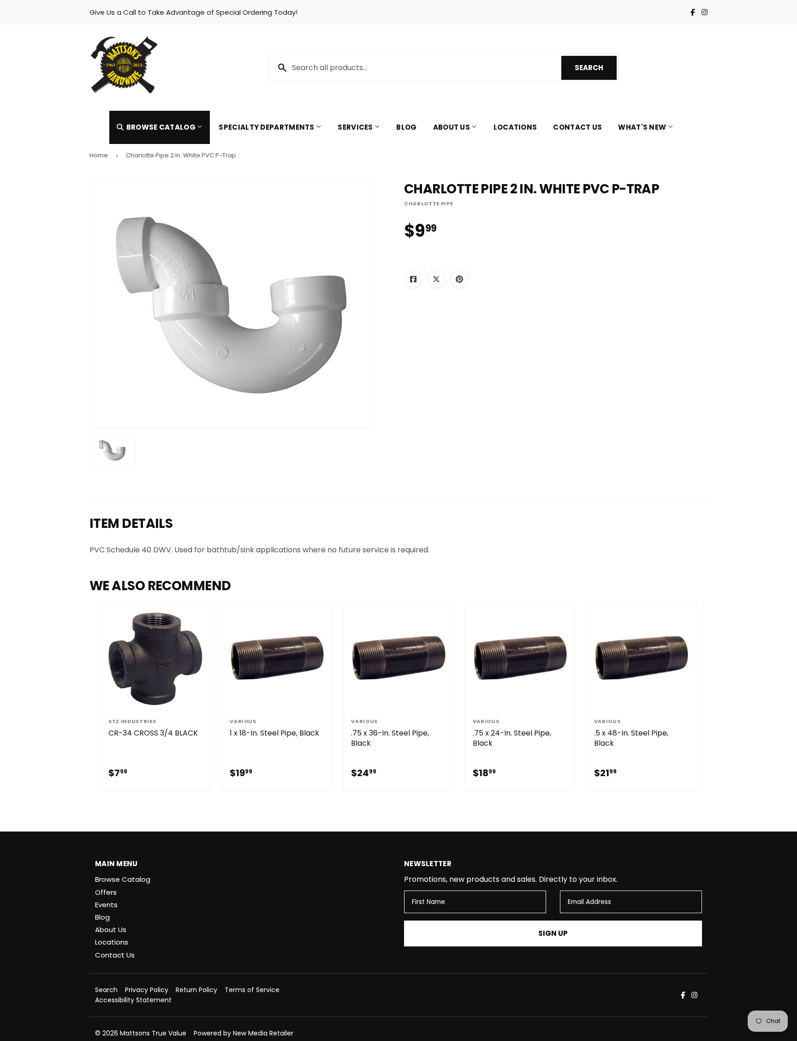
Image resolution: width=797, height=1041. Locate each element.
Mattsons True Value (153, 1033)
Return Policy (196, 989)
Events (106, 904)
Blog (406, 127)
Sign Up (553, 933)
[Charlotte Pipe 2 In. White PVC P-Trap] (112, 450)
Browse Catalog (161, 127)
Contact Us (577, 127)
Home (98, 155)
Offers (106, 892)
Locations (515, 127)
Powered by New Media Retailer (243, 1033)
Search (596, 67)
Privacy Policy (146, 989)
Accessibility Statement (133, 1000)
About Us (452, 127)
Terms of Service (252, 989)
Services (356, 127)
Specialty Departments (267, 127)
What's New (642, 127)
